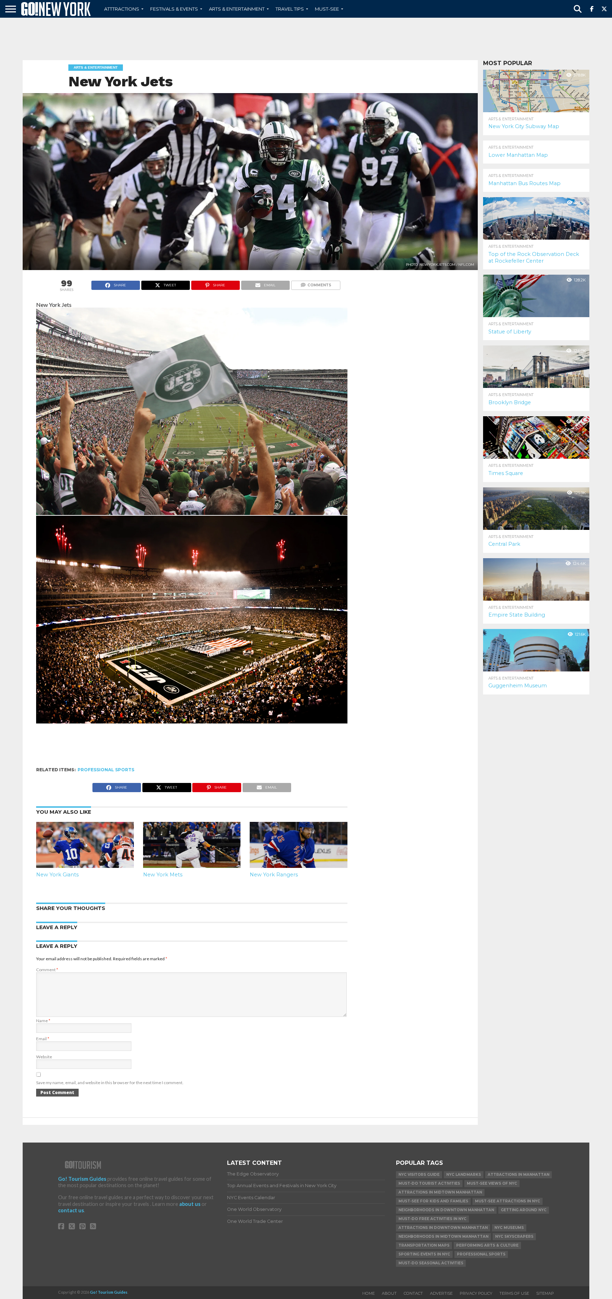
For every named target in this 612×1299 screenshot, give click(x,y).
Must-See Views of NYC (492, 1183)
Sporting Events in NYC (424, 1254)
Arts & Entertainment (237, 9)
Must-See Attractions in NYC (507, 1201)
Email (42, 1038)
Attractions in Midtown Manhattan (440, 1192)
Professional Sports (106, 769)
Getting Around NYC (523, 1210)
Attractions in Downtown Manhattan (443, 1227)
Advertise (441, 1293)
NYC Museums (509, 1227)
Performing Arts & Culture (487, 1245)
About (389, 1293)
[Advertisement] (306, 39)
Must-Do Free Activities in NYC (432, 1219)
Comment (47, 969)
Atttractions (121, 9)
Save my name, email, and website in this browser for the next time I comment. (109, 1082)
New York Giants (57, 874)
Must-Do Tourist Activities (429, 1183)
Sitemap (545, 1293)
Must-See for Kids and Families (433, 1201)
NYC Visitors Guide (419, 1174)
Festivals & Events (174, 9)
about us (189, 1204)
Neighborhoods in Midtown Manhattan (443, 1236)
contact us (71, 1210)
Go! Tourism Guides (82, 1179)
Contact (413, 1293)
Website (44, 1056)
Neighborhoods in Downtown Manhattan (446, 1210)
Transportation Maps (423, 1245)
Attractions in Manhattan (518, 1174)
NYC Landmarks (463, 1174)
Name (43, 1020)
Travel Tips (290, 9)
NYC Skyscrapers (514, 1236)
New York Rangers (274, 874)
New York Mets (162, 874)
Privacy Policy (476, 1293)
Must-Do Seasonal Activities (430, 1263)
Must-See (327, 9)
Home (368, 1293)
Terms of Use (514, 1293)
